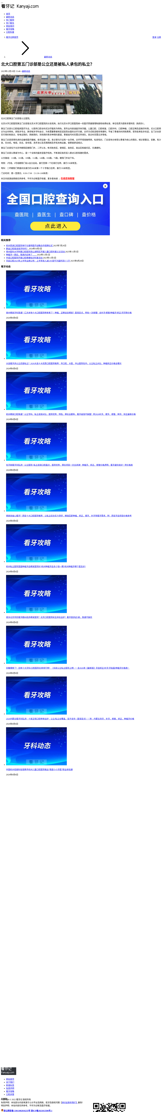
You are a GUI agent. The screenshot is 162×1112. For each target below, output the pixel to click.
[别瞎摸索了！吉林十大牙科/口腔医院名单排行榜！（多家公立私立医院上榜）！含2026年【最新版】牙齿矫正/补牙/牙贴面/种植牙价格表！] (36, 663)
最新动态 (10, 17)
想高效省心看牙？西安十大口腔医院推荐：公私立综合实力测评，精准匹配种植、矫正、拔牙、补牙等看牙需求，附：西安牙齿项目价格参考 (69, 516)
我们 (74, 1102)
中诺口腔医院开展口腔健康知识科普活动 (24, 258)
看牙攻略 (10, 29)
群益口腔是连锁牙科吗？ (17, 249)
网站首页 (10, 1079)
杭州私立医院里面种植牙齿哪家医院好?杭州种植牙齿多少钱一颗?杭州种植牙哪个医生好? (46, 566)
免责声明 (10, 1088)
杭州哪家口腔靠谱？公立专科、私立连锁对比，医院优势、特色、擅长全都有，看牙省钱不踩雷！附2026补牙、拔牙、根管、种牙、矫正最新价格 (71, 414)
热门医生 (10, 23)
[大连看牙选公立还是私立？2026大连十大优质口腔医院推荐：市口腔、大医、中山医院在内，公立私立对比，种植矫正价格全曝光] (36, 358)
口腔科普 (10, 32)
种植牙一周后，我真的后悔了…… (21, 255)
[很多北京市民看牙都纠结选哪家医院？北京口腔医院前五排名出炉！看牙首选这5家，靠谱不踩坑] (36, 612)
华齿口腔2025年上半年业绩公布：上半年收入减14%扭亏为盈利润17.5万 (38, 261)
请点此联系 (67, 1102)
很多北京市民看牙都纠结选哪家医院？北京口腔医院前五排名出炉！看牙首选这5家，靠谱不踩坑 (49, 617)
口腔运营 (10, 1094)
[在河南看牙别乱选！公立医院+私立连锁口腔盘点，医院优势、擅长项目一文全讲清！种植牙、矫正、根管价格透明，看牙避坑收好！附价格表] (36, 460)
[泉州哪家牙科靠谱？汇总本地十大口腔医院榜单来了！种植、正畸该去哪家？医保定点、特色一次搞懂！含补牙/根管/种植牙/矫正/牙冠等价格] (36, 308)
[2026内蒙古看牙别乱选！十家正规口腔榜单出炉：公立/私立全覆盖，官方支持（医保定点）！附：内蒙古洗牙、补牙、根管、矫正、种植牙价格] (36, 714)
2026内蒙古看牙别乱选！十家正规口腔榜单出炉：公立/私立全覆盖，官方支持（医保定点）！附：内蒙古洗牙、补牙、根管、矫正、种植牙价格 (70, 719)
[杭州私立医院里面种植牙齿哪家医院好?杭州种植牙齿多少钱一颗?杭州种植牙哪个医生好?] (36, 562)
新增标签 (10, 1085)
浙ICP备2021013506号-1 (41, 1111)
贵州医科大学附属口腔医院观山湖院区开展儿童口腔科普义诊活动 (35, 252)
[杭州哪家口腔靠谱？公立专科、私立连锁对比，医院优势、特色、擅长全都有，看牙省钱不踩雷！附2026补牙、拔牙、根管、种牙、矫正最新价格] (36, 409)
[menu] (2, 2)
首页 (8, 14)
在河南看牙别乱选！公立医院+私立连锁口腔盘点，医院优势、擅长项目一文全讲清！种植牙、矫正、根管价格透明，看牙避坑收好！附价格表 (69, 465)
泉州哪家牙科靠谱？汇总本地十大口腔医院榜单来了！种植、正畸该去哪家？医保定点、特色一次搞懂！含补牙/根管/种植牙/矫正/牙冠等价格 (69, 313)
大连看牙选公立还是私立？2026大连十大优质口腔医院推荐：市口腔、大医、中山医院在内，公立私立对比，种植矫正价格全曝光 (64, 363)
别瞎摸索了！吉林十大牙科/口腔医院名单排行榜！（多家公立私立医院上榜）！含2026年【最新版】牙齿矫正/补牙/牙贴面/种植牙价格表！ (68, 668)
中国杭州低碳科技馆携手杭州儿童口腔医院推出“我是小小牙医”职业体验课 (39, 769)
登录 (154, 37)
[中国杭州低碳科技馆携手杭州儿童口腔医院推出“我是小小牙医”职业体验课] (36, 765)
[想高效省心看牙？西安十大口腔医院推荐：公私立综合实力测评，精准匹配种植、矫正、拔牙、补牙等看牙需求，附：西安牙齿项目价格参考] (36, 511)
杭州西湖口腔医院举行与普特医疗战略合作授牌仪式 (29, 246)
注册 (159, 37)
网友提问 (10, 26)
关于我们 (10, 1082)
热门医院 (10, 20)
